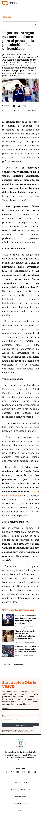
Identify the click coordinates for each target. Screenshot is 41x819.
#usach (7, 664)
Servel (20, 810)
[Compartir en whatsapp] (25, 106)
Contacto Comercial (20, 803)
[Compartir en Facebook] (14, 106)
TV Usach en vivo (20, 782)
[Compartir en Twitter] (19, 106)
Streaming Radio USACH (20, 789)
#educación (18, 664)
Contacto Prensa (20, 796)
